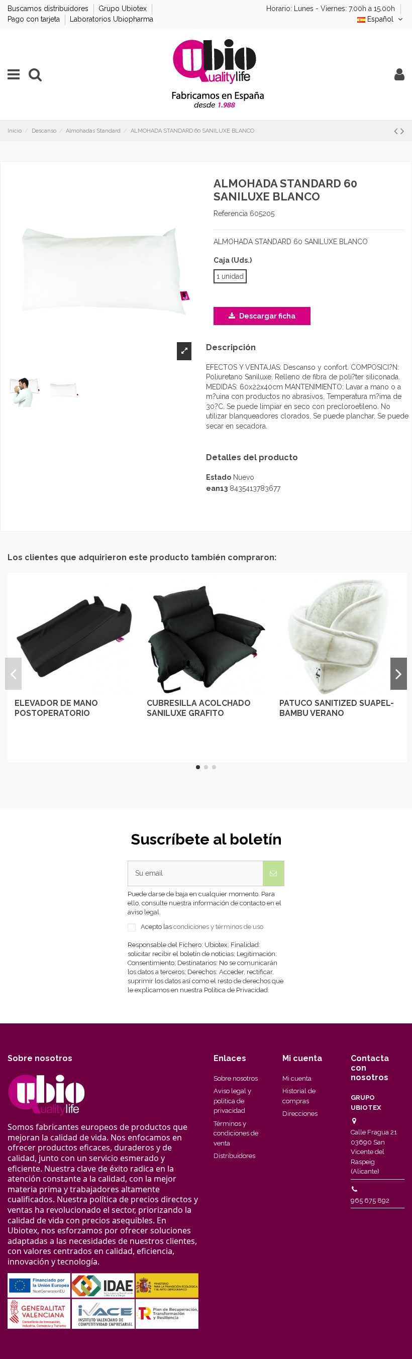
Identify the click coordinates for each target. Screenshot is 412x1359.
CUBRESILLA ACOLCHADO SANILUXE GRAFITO (199, 707)
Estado (218, 477)
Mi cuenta (297, 1078)
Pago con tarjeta (35, 19)
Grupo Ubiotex (123, 9)
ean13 (217, 488)
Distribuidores (234, 1156)
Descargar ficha (266, 316)
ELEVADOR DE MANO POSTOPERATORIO (56, 707)
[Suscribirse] (273, 873)
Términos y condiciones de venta (236, 1133)
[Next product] (402, 131)
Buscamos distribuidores (49, 9)
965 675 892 (370, 1200)
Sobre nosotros (236, 1078)
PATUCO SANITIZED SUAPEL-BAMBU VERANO (336, 707)
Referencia (231, 214)
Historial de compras (299, 1096)
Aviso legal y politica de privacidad (232, 1100)
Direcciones (300, 1113)
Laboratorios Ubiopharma (111, 19)
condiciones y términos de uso (218, 926)
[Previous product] (397, 131)
